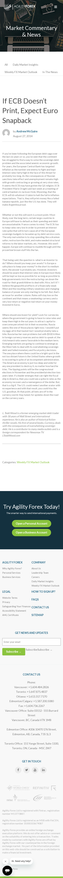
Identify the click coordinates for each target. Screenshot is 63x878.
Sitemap (37, 615)
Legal (6, 591)
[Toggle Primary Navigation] (56, 6)
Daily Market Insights (25, 64)
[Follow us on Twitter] (26, 770)
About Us (36, 568)
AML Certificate (10, 615)
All (6, 64)
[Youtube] (35, 770)
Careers (35, 577)
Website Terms (9, 597)
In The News (50, 72)
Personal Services (11, 572)
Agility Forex (12, 562)
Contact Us (40, 607)
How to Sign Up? (43, 591)
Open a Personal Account (31, 523)
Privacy (6, 602)
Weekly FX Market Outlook (21, 72)
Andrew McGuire (26, 131)
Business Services (11, 577)
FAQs (35, 599)
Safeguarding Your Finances (16, 606)
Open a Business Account (31, 532)
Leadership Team (39, 572)
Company (38, 562)
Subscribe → (13, 651)
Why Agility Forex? (12, 568)
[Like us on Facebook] (18, 770)
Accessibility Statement (14, 610)
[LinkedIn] (43, 770)
